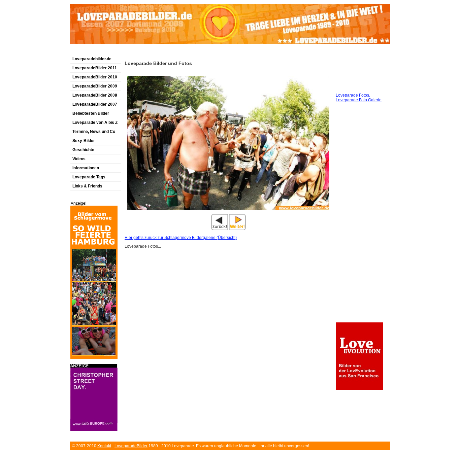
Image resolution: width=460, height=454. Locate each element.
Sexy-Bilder (83, 140)
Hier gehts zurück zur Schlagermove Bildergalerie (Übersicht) (181, 237)
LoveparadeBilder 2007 (94, 104)
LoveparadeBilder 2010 (94, 77)
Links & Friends (87, 186)
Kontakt (104, 446)
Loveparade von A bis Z (95, 122)
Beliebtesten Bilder (90, 113)
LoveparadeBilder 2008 (94, 95)
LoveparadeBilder (130, 446)
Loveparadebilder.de (91, 59)
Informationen (85, 168)
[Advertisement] (149, 51)
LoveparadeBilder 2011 (94, 68)
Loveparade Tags (88, 177)
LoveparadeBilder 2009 (94, 86)
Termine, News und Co (93, 131)
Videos (79, 158)
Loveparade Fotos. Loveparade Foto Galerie (359, 97)
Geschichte (83, 149)
